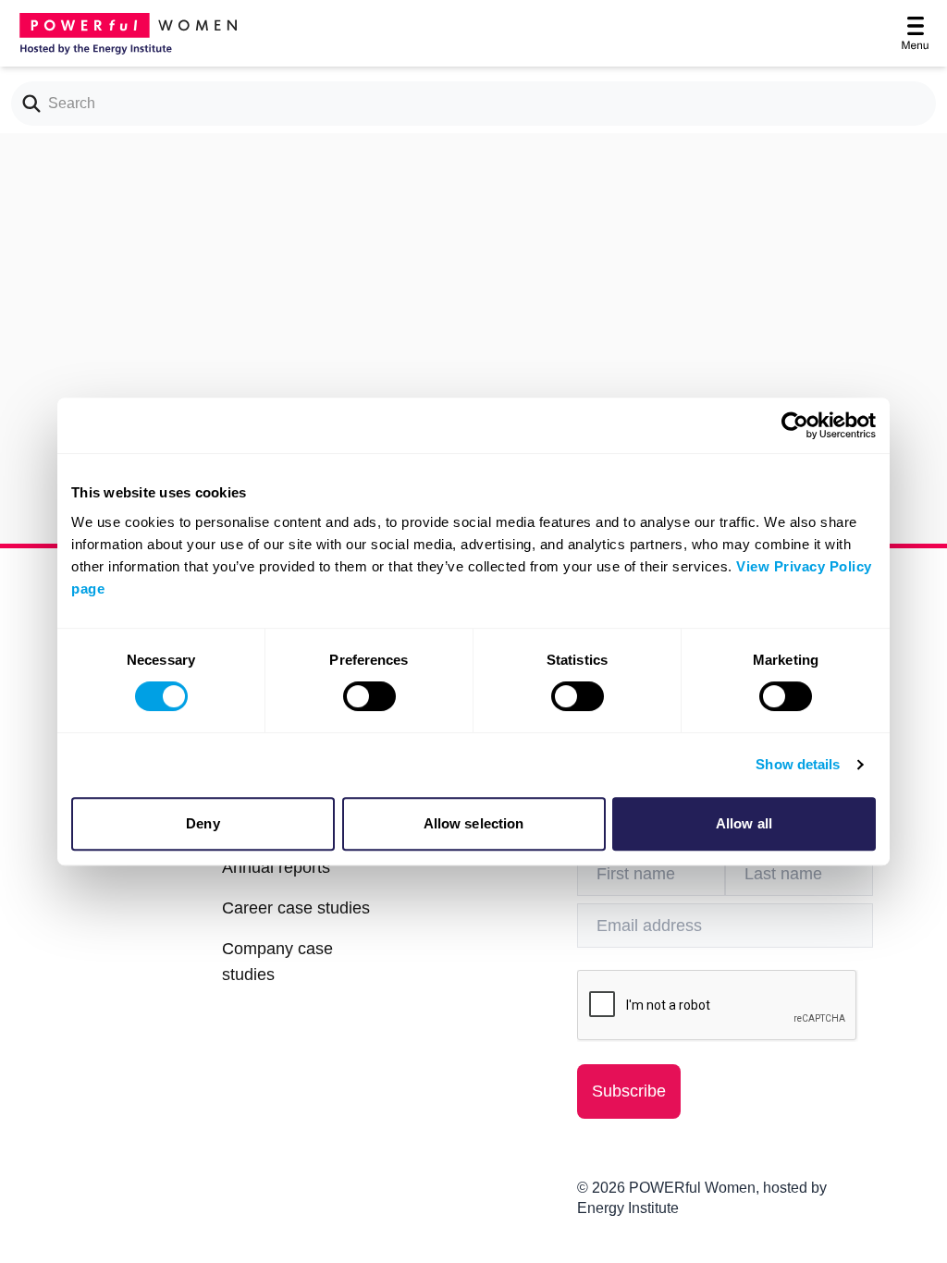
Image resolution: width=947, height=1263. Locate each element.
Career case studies (296, 908)
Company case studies (277, 961)
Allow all (744, 823)
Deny (202, 823)
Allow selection (474, 823)
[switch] (369, 696)
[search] (26, 103)
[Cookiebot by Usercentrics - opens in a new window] (795, 425)
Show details (798, 764)
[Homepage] (126, 33)
